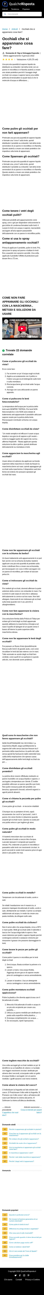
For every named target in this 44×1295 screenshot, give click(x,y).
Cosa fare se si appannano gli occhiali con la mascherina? (25, 1134)
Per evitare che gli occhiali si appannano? (24, 1139)
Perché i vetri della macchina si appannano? (25, 1157)
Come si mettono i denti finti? (19, 1247)
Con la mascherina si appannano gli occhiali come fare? (25, 1148)
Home (5, 29)
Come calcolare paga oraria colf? (21, 1242)
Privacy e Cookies (32, 1280)
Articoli (5, 9)
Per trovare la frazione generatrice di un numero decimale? (23, 1220)
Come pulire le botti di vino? (19, 1224)
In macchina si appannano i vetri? (21, 1153)
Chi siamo (8, 1280)
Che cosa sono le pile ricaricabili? (21, 1233)
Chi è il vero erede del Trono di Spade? (23, 1251)
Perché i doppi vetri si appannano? (21, 1161)
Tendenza (15, 9)
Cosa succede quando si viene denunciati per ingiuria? (25, 1238)
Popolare (26, 9)
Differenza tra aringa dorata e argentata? (23, 1229)
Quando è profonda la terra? (19, 1215)
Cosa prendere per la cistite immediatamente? (19, 1256)
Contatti (19, 1280)
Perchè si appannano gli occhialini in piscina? (25, 1129)
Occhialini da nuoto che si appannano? (23, 1143)
